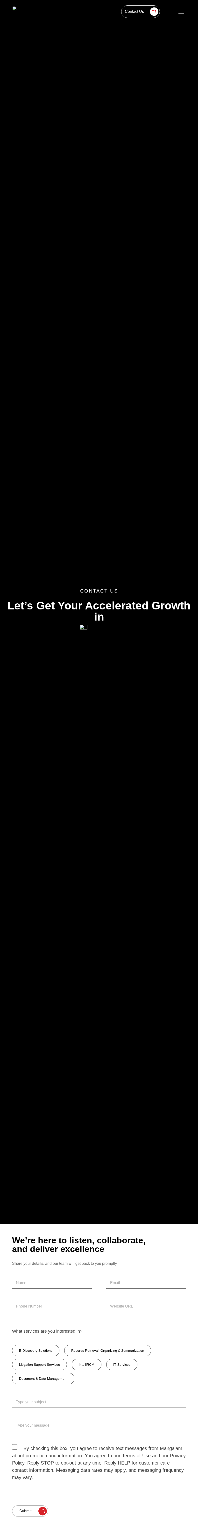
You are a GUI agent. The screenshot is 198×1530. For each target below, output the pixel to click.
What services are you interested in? (47, 1331)
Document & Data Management (43, 1378)
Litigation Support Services (39, 1364)
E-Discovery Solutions (35, 1350)
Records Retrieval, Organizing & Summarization (107, 1350)
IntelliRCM (86, 1364)
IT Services (121, 1364)
